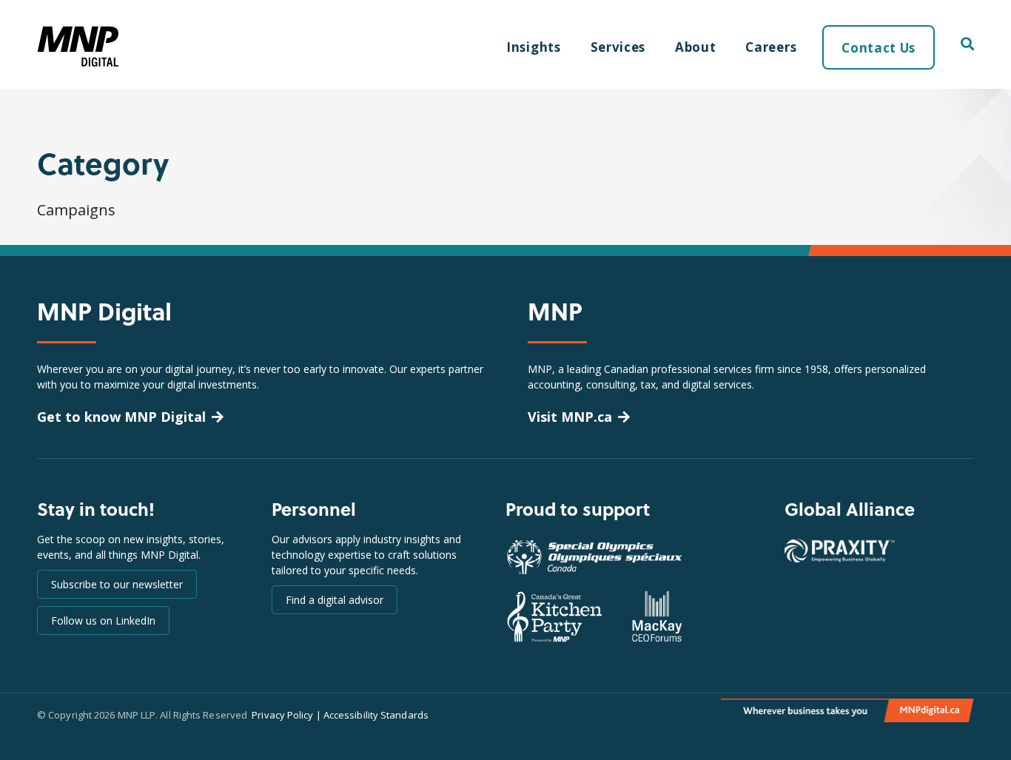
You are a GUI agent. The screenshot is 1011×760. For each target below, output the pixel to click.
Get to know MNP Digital (121, 417)
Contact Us (879, 47)
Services (618, 47)
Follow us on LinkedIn (103, 620)
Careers (770, 47)
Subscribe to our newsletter (117, 584)
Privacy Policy (282, 715)
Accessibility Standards (376, 715)
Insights (533, 47)
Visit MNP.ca (570, 417)
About (695, 47)
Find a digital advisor (334, 600)
